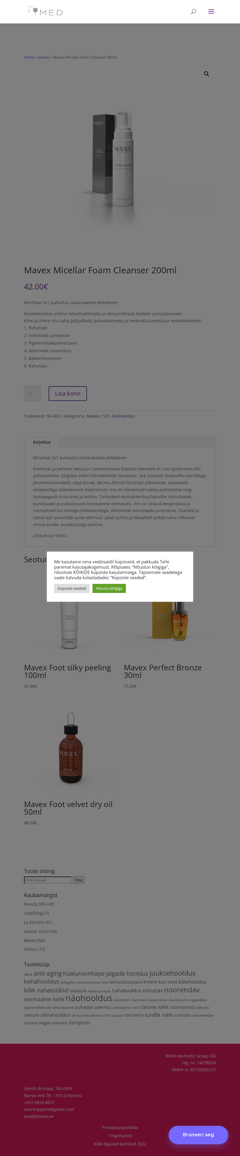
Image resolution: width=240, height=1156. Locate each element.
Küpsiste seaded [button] (72, 588)
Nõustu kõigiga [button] (109, 588)
